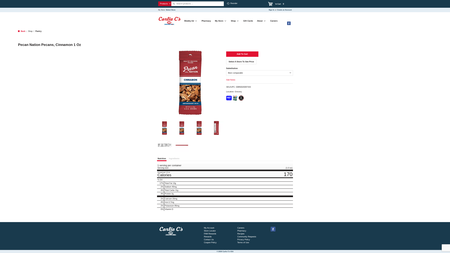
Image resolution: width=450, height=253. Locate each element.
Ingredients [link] (174, 158)
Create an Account (284, 10)
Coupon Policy (210, 242)
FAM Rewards (210, 234)
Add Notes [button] (230, 80)
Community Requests (246, 237)
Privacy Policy (243, 239)
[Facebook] (289, 24)
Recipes (240, 234)
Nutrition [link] (162, 158)
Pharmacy (241, 231)
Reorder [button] (233, 3)
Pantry (38, 31)
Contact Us (209, 239)
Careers (240, 228)
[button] (164, 128)
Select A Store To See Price (241, 62)
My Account (209, 228)
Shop (30, 31)
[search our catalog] (173, 3)
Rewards (208, 237)
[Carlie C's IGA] (169, 21)
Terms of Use (243, 242)
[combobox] (164, 3)
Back (22, 31)
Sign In (271, 10)
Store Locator (210, 231)
